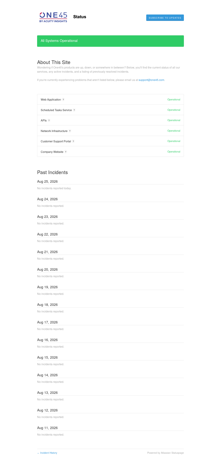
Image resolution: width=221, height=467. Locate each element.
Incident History (47, 452)
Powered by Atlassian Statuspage (165, 452)
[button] (165, 17)
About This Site (53, 61)
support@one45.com (151, 80)
